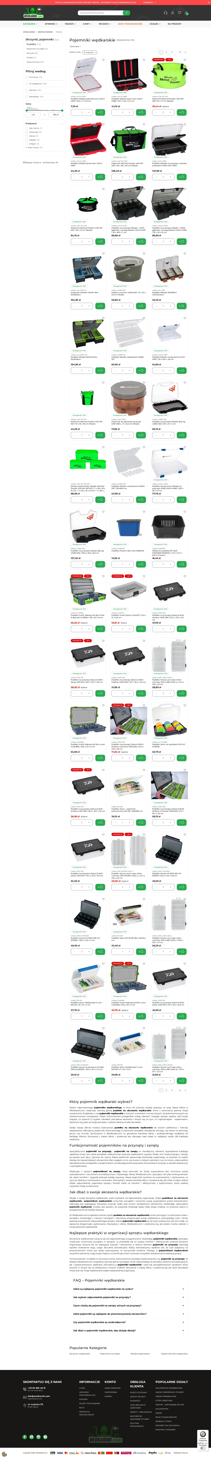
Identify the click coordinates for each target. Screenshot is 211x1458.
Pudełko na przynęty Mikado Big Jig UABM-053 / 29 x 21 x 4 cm (168, 423)
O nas (82, 1388)
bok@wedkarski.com (39, 1396)
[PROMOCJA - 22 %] (128, 979)
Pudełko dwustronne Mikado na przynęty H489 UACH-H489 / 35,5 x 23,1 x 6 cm (168, 488)
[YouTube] (31, 1437)
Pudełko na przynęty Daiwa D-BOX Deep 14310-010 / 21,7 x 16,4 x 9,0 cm (168, 1004)
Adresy (108, 1396)
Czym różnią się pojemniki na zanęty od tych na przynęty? (107, 1305)
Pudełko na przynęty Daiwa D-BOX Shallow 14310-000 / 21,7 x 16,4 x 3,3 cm (128, 681)
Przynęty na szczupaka (167, 1425)
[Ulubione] (179, 12)
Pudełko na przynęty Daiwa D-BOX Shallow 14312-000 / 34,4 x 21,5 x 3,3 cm (168, 617)
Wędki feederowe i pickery (170, 1392)
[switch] (202, 1448)
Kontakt (83, 1399)
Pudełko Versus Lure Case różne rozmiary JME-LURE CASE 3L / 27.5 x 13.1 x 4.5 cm (168, 1069)
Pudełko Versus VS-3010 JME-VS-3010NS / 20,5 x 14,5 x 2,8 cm (167, 874)
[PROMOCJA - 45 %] (128, 591)
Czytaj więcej (75, 46)
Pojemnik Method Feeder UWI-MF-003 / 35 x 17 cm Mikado (168, 100)
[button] (165, 13)
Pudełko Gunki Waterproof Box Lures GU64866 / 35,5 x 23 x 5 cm (88, 745)
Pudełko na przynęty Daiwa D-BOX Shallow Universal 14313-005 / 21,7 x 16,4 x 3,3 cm (168, 811)
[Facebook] (24, 1437)
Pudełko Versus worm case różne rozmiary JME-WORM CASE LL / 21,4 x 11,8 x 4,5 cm (128, 875)
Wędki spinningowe (166, 1396)
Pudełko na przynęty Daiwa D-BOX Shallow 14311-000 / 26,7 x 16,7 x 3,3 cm (88, 810)
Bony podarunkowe (166, 1417)
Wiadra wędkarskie (140, 1354)
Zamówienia (111, 1392)
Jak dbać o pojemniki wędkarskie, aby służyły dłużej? (104, 1330)
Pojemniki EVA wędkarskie (174, 1354)
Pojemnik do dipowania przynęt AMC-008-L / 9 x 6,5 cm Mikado (126, 423)
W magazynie (89, 52)
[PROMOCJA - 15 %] (88, 591)
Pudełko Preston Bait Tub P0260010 (127, 551)
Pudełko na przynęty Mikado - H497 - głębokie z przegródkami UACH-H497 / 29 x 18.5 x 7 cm (128, 230)
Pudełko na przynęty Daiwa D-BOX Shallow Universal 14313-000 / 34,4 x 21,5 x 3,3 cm (127, 746)
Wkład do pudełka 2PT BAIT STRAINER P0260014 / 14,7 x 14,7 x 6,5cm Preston (167, 553)
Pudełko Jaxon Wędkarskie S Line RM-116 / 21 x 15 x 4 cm (86, 1004)
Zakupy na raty (138, 1397)
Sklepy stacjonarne (89, 1403)
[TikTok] (45, 1437)
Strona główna (29, 32)
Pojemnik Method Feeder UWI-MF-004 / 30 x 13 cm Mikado (87, 229)
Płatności (135, 1401)
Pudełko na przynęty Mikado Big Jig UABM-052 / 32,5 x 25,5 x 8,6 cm (87, 552)
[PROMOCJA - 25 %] (169, 75)
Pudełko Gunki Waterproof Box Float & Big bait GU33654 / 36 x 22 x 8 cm (88, 616)
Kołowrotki (162, 1409)
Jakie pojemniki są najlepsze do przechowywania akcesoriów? (110, 1314)
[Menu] (207, 1431)
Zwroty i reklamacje (141, 1412)
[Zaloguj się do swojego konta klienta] (172, 12)
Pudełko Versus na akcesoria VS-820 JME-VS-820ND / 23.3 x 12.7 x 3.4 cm (87, 1068)
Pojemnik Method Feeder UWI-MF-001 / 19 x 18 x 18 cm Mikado (87, 423)
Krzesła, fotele (164, 1421)
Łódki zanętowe (164, 1400)
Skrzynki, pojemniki (45, 32)
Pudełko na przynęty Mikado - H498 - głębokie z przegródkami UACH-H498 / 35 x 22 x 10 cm (169, 230)
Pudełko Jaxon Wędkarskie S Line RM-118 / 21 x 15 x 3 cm (126, 1068)
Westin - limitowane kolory (170, 1405)
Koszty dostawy (138, 1392)
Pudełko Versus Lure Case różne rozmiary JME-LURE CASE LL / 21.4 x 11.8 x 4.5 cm (168, 682)
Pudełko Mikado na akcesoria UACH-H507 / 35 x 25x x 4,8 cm (168, 358)
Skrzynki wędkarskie (79, 1354)
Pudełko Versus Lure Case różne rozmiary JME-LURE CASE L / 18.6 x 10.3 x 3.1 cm (167, 940)
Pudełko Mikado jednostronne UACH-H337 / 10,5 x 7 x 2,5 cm (88, 100)
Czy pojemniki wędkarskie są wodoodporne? (99, 1322)
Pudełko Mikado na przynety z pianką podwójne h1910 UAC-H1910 (169, 164)
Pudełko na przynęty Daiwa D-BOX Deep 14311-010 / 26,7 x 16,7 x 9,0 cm (87, 681)
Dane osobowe (113, 1388)
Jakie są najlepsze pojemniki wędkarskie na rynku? (103, 1289)
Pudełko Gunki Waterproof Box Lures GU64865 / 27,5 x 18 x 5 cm (128, 1004)
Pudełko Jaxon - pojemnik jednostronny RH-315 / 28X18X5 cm (127, 810)
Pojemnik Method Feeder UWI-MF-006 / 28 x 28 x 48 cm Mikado (127, 164)
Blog (81, 1408)
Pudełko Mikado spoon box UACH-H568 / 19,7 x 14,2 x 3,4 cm (127, 100)
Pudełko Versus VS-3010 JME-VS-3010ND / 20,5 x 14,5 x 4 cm (85, 939)
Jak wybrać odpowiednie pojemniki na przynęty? (102, 1297)
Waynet (185, 1453)
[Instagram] (38, 1437)
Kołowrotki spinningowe (169, 1388)
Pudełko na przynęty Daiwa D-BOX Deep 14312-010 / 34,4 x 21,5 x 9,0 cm (87, 874)
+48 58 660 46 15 (36, 1388)
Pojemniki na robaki (110, 1354)
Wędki (159, 1413)
